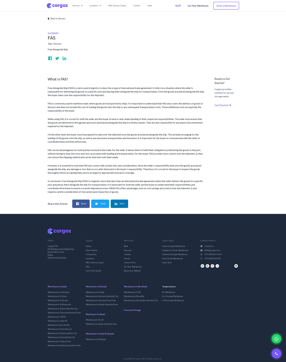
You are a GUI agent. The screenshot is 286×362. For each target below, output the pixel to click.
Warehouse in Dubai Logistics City (62, 333)
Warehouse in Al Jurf (95, 320)
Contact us (209, 246)
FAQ (88, 266)
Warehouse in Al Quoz (57, 296)
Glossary (57, 43)
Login (149, 5)
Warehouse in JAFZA (57, 317)
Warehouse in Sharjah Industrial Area (102, 304)
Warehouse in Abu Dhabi (135, 286)
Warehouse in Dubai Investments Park (64, 312)
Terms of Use (129, 262)
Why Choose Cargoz (95, 262)
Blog (126, 246)
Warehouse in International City (61, 337)
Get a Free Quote (93, 271)
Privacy (127, 258)
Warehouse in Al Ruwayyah (59, 304)
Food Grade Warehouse (172, 258)
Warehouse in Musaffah (134, 296)
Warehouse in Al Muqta (96, 339)
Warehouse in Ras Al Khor (59, 325)
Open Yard (166, 262)
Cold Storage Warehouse (173, 300)
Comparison (91, 254)
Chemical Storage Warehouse (175, 254)
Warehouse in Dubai (57, 286)
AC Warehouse (168, 292)
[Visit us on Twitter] (57, 58)
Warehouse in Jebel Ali (57, 321)
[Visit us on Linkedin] (64, 58)
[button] (77, 5)
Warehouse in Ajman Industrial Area (101, 324)
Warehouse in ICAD (132, 292)
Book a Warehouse (226, 5)
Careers (127, 254)
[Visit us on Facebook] (50, 58)
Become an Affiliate (132, 271)
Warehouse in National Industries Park (64, 345)
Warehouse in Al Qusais (58, 300)
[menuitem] (117, 5)
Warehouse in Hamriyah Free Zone (101, 300)
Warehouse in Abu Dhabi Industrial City (141, 300)
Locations (90, 258)
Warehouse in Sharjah (96, 286)
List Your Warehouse (198, 5)
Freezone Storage (132, 310)
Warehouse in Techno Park (59, 341)
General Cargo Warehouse (173, 246)
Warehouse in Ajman (95, 314)
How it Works (92, 250)
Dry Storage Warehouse (172, 296)
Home (88, 246)
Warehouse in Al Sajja (95, 292)
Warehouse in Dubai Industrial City (63, 308)
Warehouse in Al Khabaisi (58, 292)
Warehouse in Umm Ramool (60, 329)
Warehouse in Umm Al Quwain (100, 333)
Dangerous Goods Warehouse (175, 250)
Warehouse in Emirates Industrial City (102, 296)
